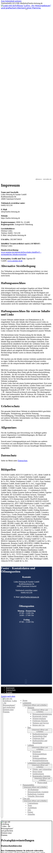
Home (25, 700)
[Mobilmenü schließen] (2, 757)
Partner (30, 812)
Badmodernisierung (40, 734)
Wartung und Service (40, 723)
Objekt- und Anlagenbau (42, 769)
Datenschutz (22, 461)
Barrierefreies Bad (39, 736)
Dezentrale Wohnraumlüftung (39, 753)
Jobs (29, 810)
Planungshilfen (28, 785)
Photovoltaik (42, 783)
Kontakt (9, 692)
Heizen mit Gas (38, 725)
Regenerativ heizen (39, 716)
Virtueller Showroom (35, 796)
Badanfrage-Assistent (35, 794)
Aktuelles (31, 814)
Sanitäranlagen (38, 774)
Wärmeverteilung (39, 718)
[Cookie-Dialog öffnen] (1, 819)
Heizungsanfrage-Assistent (37, 792)
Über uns (26, 798)
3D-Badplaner (33, 790)
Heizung (30, 707)
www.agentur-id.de (14, 261)
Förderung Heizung (40, 721)
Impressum (10, 688)
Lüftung (30, 745)
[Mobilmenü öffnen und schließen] (26, 9)
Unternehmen (32, 803)
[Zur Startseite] (26, 8)
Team (29, 805)
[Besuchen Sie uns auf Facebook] (26, 683)
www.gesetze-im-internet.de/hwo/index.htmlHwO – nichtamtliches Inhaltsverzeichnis (21, 253)
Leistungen (27, 703)
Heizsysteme (37, 772)
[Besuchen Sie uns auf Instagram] (26, 681)
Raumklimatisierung (40, 760)
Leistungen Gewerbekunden (38, 763)
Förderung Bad (38, 738)
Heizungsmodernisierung (42, 714)
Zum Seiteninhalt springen (11, 1)
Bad (29, 727)
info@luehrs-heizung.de (29, 597)
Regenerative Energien (41, 776)
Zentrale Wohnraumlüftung (39, 757)
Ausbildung (32, 808)
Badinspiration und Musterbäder (39, 742)
